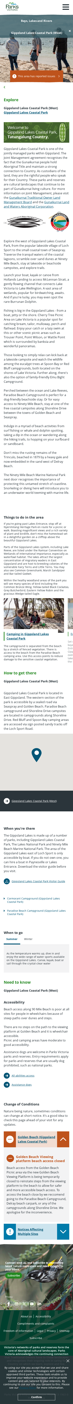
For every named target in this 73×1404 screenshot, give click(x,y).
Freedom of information (18, 1331)
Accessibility (43, 1316)
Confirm (36, 1397)
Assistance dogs (22, 1084)
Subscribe (13, 1275)
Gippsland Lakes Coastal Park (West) (34, 801)
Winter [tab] (28, 939)
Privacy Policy (27, 1387)
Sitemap (64, 1331)
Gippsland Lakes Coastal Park (26, 112)
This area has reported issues (36, 76)
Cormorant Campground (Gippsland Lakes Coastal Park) (33, 900)
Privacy (9, 1296)
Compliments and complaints (35, 1323)
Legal (40, 1331)
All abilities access (23, 1075)
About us (26, 1316)
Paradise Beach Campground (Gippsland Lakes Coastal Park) (36, 912)
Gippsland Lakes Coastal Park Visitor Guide (38, 881)
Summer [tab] (11, 939)
